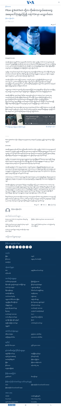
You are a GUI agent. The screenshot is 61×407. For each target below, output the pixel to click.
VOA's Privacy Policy (36, 399)
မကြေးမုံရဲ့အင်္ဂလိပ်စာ (10, 337)
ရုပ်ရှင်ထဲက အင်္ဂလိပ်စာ (36, 334)
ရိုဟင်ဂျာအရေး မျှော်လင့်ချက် (37, 302)
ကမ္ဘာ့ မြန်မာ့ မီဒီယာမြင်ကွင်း (11, 302)
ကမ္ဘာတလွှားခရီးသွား (35, 287)
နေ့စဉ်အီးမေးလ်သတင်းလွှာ (37, 270)
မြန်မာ (6, 256)
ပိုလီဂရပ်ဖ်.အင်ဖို (34, 356)
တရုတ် (32, 256)
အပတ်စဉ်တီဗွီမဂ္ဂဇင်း (10, 359)
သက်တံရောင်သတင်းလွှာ (36, 323)
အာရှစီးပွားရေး (34, 293)
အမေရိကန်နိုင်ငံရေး (9, 293)
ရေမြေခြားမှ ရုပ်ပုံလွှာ (35, 353)
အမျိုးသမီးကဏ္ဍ (35, 299)
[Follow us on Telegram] (20, 247)
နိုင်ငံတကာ (8, 6)
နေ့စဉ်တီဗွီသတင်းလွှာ (10, 353)
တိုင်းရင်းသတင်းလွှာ (35, 305)
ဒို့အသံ (32, 320)
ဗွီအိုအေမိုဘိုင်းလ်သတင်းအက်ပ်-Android (40, 384)
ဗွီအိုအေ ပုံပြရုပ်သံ (35, 359)
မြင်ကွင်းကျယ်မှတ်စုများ (36, 284)
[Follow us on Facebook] (6, 247)
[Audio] (38, 405)
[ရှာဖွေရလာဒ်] (51, 405)
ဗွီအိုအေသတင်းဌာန (31, 118)
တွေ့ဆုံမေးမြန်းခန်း (9, 368)
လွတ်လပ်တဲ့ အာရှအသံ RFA (11, 402)
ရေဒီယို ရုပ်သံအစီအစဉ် (10, 356)
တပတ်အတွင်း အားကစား (11, 314)
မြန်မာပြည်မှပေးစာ (35, 281)
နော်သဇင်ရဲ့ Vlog (35, 365)
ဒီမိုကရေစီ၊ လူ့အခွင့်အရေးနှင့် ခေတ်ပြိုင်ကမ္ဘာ (15, 284)
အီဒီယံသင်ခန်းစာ (9, 334)
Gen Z (32, 314)
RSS (6, 270)
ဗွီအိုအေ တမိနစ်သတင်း (36, 362)
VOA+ (6, 384)
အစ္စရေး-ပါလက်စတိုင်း (36, 259)
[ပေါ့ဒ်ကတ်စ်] (27, 247)
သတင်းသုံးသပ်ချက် (9, 287)
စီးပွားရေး (7, 311)
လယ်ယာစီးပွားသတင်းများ (11, 317)
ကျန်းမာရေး (33, 296)
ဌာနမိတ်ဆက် (8, 376)
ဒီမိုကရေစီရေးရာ (9, 290)
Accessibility (34, 402)
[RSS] (23, 247)
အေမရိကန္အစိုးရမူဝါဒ (35, 396)
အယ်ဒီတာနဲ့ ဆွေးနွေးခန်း (10, 281)
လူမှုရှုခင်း (7, 326)
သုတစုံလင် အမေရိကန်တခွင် (37, 311)
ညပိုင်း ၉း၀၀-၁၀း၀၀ (35, 345)
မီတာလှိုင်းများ (34, 376)
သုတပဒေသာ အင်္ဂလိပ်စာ (36, 337)
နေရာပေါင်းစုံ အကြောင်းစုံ (37, 317)
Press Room (8, 399)
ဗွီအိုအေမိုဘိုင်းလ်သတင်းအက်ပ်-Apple (13, 387)
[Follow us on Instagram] (16, 247)
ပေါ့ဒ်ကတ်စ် (8, 273)
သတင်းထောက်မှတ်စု (10, 296)
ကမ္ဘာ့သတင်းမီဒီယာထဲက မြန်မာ (12, 299)
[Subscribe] (30, 247)
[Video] (25, 405)
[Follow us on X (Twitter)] (10, 247)
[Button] (53, 25)
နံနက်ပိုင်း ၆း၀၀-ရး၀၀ (10, 345)
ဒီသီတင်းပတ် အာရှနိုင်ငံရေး (37, 290)
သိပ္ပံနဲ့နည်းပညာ (8, 305)
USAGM (7, 396)
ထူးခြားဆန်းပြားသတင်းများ (11, 323)
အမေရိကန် (7, 262)
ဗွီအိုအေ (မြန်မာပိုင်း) (9, 18)
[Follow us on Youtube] (13, 247)
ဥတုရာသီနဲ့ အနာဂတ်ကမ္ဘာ (11, 308)
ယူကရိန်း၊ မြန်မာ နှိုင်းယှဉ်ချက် (12, 320)
